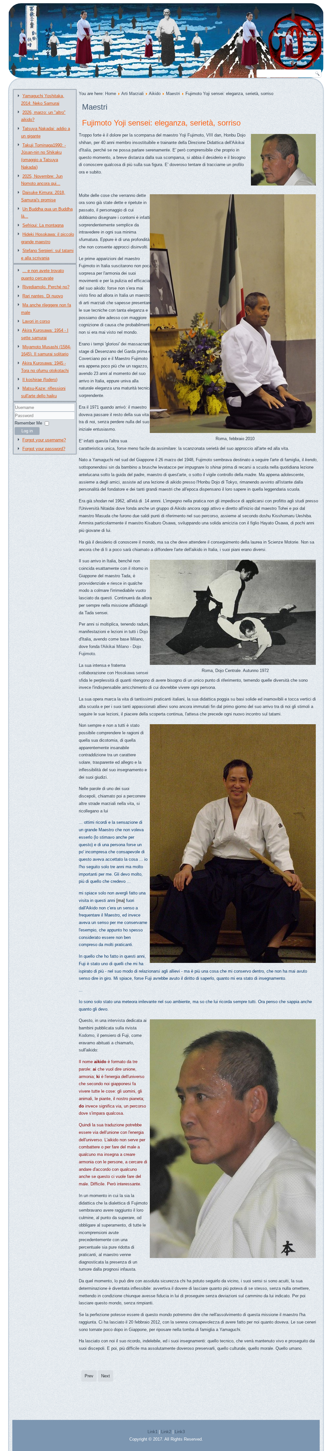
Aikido (154, 93)
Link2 (166, 1431)
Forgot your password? (43, 448)
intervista (116, 1020)
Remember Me (28, 423)
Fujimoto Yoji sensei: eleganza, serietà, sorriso (161, 122)
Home (110, 93)
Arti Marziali (132, 93)
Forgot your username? (44, 440)
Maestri (173, 93)
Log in (27, 430)
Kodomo (86, 1035)
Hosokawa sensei (131, 672)
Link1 (153, 1431)
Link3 (180, 1431)
